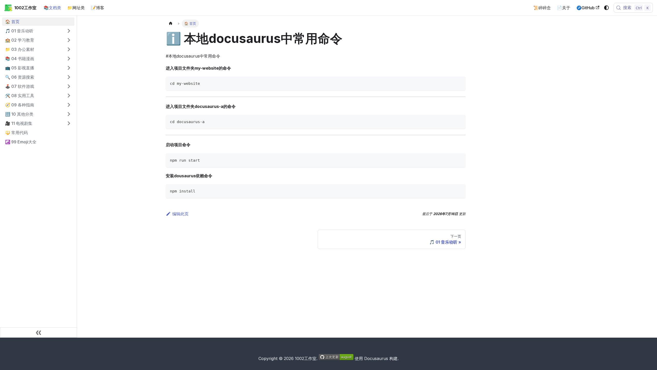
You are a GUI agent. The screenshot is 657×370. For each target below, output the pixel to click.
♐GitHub (585, 7)
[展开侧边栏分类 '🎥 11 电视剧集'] (68, 123)
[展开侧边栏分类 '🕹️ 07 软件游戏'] (68, 86)
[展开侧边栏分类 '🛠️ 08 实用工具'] (68, 95)
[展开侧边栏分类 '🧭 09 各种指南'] (68, 105)
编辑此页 (180, 213)
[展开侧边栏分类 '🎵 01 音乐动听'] (68, 31)
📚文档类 (52, 7)
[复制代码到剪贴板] (459, 83)
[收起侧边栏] (38, 332)
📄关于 (563, 7)
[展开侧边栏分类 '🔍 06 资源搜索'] (68, 77)
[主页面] (171, 23)
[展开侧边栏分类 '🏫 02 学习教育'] (68, 40)
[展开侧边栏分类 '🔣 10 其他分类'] (68, 114)
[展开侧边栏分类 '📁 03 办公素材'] (68, 49)
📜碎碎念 (542, 7)
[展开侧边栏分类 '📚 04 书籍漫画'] (68, 58)
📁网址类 (76, 7)
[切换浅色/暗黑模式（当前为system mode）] (606, 8)
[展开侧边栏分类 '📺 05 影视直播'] (68, 68)
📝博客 (97, 7)
